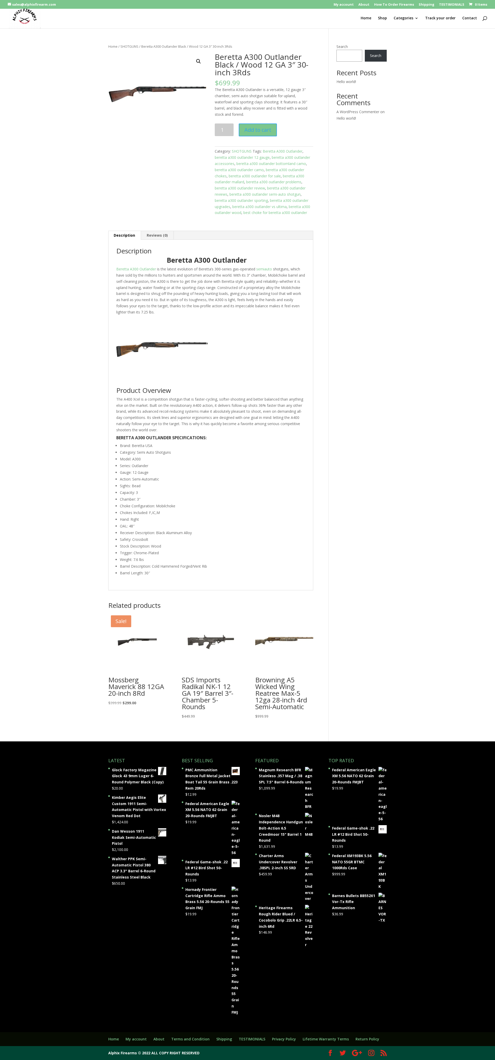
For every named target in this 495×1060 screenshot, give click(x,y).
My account (344, 5)
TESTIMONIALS (451, 5)
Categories (403, 18)
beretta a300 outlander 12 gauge (242, 157)
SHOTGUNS (129, 46)
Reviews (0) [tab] (157, 235)
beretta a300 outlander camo (239, 169)
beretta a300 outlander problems (273, 181)
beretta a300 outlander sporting (241, 200)
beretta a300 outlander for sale (255, 175)
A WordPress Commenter (357, 111)
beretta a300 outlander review (240, 188)
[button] (198, 61)
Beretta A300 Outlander (282, 151)
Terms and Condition (190, 1039)
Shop (382, 18)
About (363, 5)
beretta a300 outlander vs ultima (259, 206)
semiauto (264, 269)
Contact (469, 18)
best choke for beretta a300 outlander (275, 212)
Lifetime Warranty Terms (326, 1039)
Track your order (440, 18)
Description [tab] (124, 235)
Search (342, 46)
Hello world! (346, 81)
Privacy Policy (284, 1039)
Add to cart (257, 129)
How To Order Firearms (394, 5)
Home (366, 18)
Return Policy (367, 1039)
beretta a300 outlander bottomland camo (271, 163)
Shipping (426, 5)
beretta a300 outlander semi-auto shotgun (265, 194)
